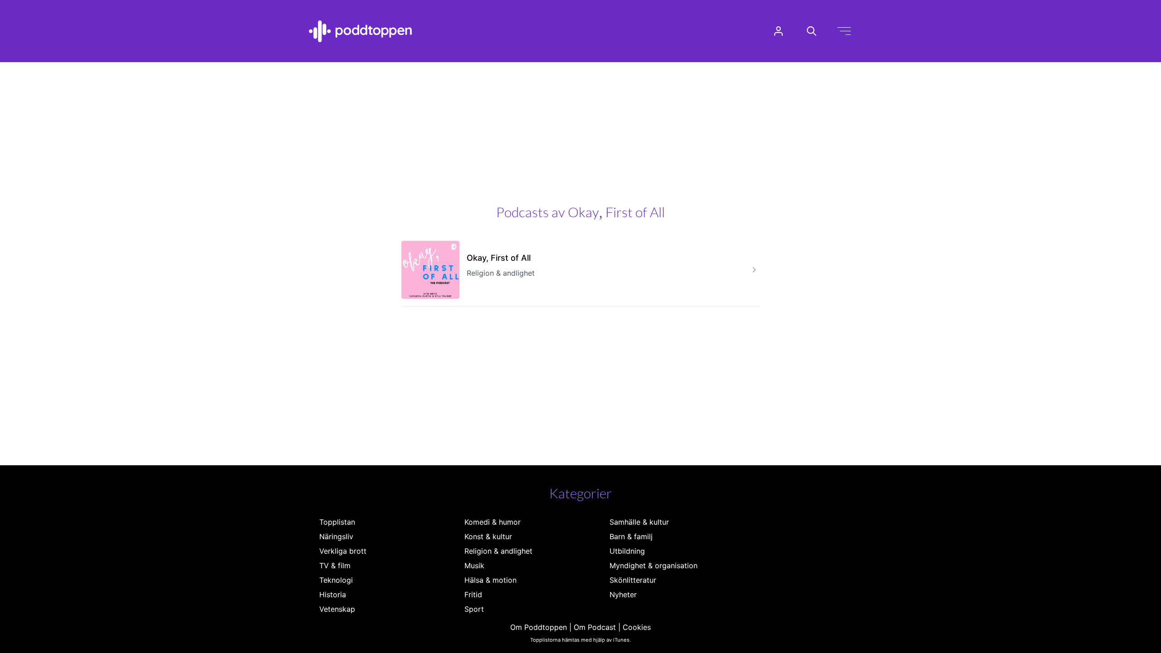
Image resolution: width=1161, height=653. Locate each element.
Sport (474, 609)
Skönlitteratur (633, 580)
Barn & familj (631, 536)
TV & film (335, 565)
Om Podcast (595, 627)
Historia (332, 594)
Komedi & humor (492, 521)
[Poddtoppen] (360, 31)
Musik (474, 565)
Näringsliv (336, 536)
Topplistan (337, 521)
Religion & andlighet (498, 551)
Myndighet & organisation (654, 565)
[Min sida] (778, 31)
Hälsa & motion (490, 580)
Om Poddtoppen (538, 627)
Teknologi (336, 580)
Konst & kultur (488, 536)
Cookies (637, 627)
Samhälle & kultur (639, 521)
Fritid (473, 594)
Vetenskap (337, 609)
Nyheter (623, 594)
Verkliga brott (342, 551)
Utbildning (627, 551)
